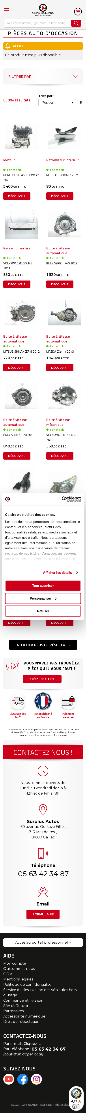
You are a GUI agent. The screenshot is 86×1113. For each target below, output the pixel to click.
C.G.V (7, 974)
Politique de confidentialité (27, 984)
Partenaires (13, 1011)
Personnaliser (40, 598)
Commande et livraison (23, 1000)
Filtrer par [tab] (20, 77)
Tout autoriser (43, 585)
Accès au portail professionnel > (43, 942)
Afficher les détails (57, 572)
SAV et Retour (15, 1006)
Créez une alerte (42, 679)
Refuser (43, 611)
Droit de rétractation (21, 1021)
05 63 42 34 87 (43, 873)
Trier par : (46, 96)
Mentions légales (18, 979)
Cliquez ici (32, 1044)
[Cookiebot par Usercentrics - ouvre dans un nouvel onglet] (62, 499)
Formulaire (43, 914)
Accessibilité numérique (24, 1016)
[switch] (76, 1106)
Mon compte (14, 963)
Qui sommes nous (19, 969)
